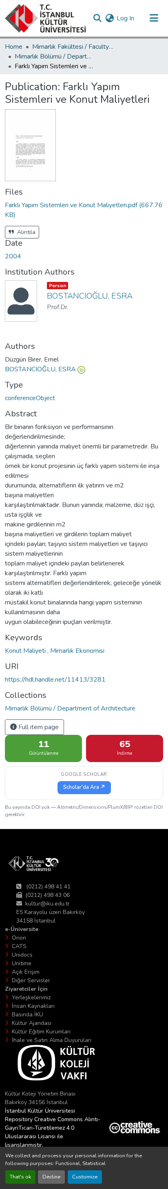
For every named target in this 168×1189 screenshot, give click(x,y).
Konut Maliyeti (26, 650)
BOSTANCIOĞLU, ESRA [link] (90, 295)
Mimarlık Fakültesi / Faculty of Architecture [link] (73, 46)
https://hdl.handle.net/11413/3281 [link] (55, 679)
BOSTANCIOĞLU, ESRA (40, 369)
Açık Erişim (26, 972)
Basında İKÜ (27, 1014)
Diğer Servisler (31, 980)
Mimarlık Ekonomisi (77, 650)
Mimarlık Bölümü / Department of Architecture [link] (55, 56)
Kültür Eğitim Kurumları (41, 1031)
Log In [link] (125, 18)
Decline (51, 1176)
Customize (84, 1176)
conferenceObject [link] (30, 398)
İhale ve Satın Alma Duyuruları (51, 1040)
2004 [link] (13, 256)
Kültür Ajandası (31, 1023)
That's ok (20, 1176)
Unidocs (22, 955)
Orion (19, 938)
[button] (45, 18)
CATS (19, 946)
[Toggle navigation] (153, 18)
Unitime (21, 963)
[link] (84, 210)
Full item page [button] (38, 727)
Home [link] (13, 46)
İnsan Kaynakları (33, 1006)
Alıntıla (25, 232)
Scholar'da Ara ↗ (84, 787)
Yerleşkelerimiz (31, 997)
